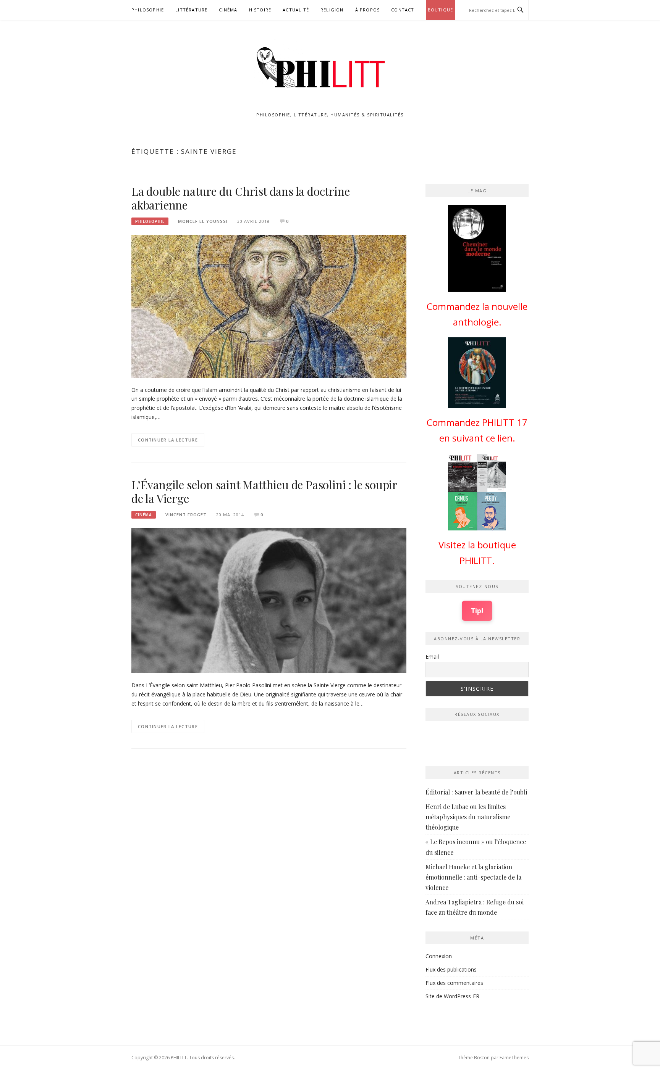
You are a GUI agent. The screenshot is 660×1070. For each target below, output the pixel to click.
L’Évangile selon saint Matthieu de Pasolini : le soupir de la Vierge (264, 491)
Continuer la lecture (168, 440)
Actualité (296, 10)
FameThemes (514, 1057)
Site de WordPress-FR (452, 996)
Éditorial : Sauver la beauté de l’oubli (476, 792)
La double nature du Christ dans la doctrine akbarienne (240, 198)
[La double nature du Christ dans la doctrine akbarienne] (268, 305)
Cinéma (228, 10)
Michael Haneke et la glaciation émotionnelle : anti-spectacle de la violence (473, 877)
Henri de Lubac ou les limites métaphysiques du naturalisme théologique (467, 816)
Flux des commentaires (454, 982)
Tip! (477, 610)
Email (432, 656)
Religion (332, 10)
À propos (367, 10)
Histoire (260, 10)
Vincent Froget (186, 514)
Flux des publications (451, 969)
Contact (402, 10)
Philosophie (147, 10)
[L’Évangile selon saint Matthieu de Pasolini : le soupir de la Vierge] (268, 600)
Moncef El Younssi (203, 221)
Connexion (438, 956)
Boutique (440, 10)
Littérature (191, 10)
